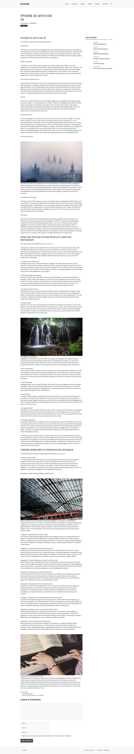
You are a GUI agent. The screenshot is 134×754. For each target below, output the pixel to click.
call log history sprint (27, 693)
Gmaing (83, 4)
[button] (111, 4)
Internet (90, 4)
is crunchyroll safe (98, 63)
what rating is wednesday (101, 53)
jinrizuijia (24, 4)
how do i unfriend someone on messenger (33, 695)
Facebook (62, 453)
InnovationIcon (24, 23)
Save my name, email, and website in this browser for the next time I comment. (46, 736)
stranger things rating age (101, 58)
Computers (74, 4)
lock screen (73, 120)
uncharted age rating (99, 44)
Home (66, 4)
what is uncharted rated (100, 49)
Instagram (49, 244)
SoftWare (105, 4)
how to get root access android (102, 68)
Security (97, 4)
